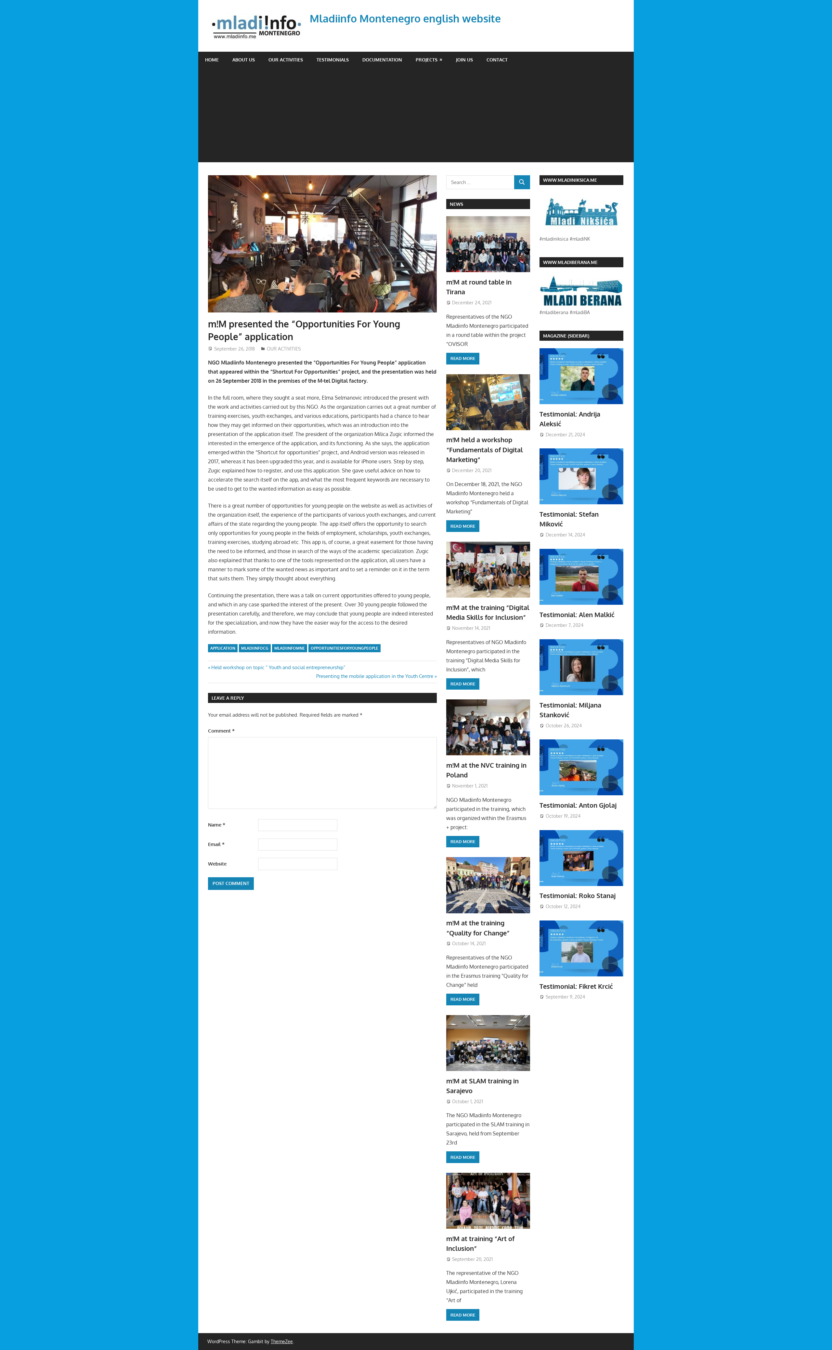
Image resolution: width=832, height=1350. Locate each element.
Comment (221, 731)
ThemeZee (282, 1341)
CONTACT (497, 59)
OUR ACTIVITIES (285, 59)
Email (216, 844)
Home (212, 59)
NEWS (456, 204)
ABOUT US (243, 59)
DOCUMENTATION (382, 59)
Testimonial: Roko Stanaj (578, 895)
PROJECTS (426, 59)
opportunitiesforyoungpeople (344, 648)
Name (216, 825)
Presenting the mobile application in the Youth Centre (374, 676)
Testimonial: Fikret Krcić (576, 986)
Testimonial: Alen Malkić (577, 614)
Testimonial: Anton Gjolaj (578, 805)
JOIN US (464, 59)
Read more (462, 358)
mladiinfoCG (254, 648)
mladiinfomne (289, 648)
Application (222, 648)
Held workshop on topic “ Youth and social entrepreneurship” (278, 667)
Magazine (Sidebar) (566, 335)
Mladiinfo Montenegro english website (405, 18)
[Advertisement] (416, 116)
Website (217, 864)
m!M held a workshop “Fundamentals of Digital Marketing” (484, 449)
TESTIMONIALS (333, 59)
